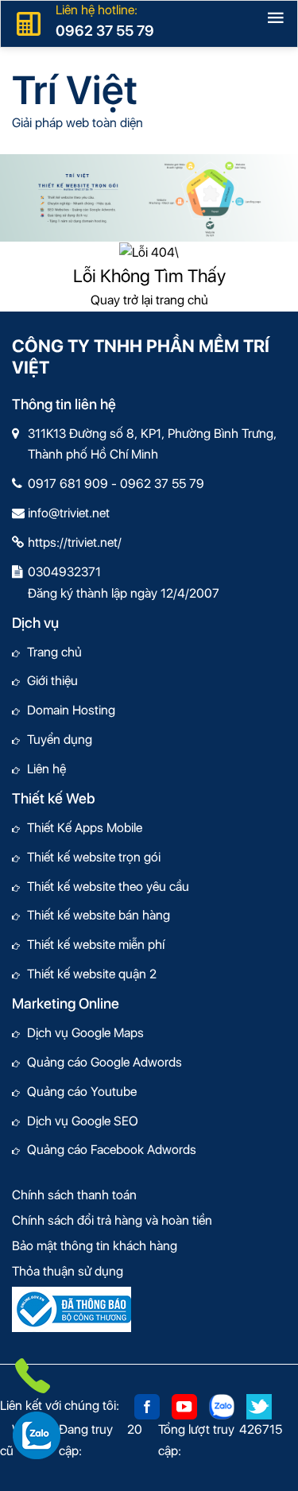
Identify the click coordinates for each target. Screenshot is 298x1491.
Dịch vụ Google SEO (79, 1121)
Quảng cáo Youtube (78, 1091)
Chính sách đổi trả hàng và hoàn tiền (112, 1220)
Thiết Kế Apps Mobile (81, 827)
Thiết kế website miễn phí (92, 944)
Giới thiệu (49, 680)
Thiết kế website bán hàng (95, 915)
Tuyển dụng (56, 739)
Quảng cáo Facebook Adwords (108, 1149)
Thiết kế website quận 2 (88, 974)
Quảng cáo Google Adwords (101, 1062)
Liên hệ (43, 768)
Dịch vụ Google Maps (82, 1032)
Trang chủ (51, 652)
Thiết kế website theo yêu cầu (104, 886)
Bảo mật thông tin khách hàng (94, 1245)
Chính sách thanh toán (74, 1194)
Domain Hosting (67, 710)
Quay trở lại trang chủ (149, 300)
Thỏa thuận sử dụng (67, 1271)
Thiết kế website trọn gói (90, 857)
